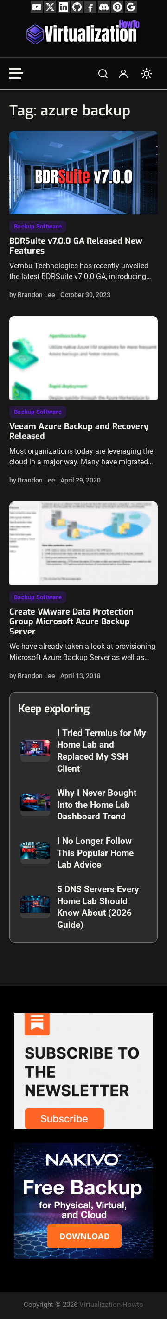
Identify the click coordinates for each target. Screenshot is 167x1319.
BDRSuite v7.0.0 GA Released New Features (75, 246)
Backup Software (38, 226)
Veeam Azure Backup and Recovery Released (78, 431)
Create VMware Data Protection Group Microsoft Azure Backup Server (71, 621)
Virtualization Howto (111, 1304)
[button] (103, 73)
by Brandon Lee (32, 294)
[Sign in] (123, 73)
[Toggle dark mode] (146, 74)
